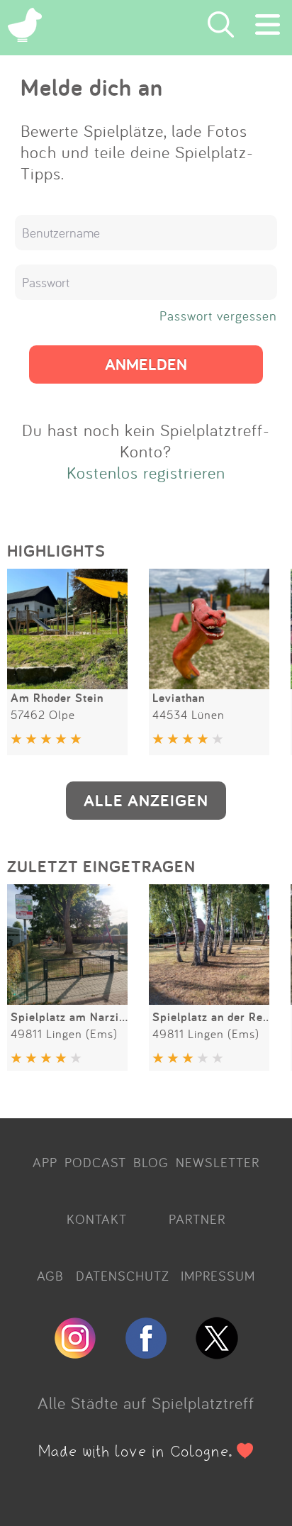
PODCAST (95, 1162)
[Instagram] (75, 1353)
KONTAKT (97, 1218)
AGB (50, 1275)
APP (45, 1162)
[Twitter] (217, 1353)
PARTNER (197, 1218)
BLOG (151, 1162)
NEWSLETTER (217, 1162)
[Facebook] (146, 1353)
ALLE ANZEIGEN (146, 800)
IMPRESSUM (218, 1275)
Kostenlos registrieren (146, 472)
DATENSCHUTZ (122, 1275)
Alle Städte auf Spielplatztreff (146, 1402)
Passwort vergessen (218, 315)
